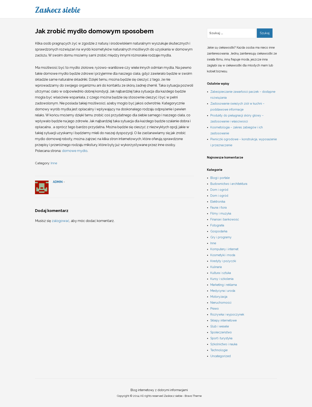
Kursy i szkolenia (221, 279)
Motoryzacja (218, 296)
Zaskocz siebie (57, 10)
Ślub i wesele (219, 326)
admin (58, 182)
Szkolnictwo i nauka (223, 344)
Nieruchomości (220, 302)
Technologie (219, 350)
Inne (54, 163)
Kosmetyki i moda (222, 255)
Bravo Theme (193, 395)
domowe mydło (74, 151)
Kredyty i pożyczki (223, 261)
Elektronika (217, 201)
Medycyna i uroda (222, 290)
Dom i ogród (219, 189)
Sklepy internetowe (223, 320)
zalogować (60, 221)
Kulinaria (216, 267)
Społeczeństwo (221, 332)
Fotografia (217, 225)
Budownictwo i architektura (228, 183)
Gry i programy (221, 237)
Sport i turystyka (221, 338)
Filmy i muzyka (220, 213)
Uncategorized (220, 356)
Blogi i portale (220, 178)
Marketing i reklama (223, 284)
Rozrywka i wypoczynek (227, 314)
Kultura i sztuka (220, 273)
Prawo (214, 308)
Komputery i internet (224, 249)
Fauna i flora (218, 207)
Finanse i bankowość (224, 219)
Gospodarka (218, 231)
